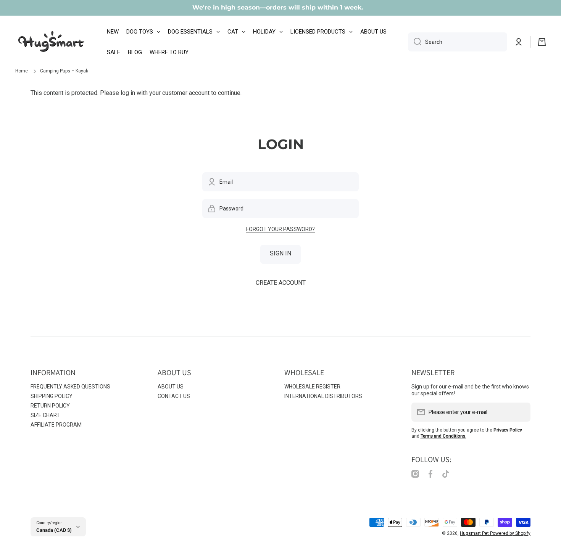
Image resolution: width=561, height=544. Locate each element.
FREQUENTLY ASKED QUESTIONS (70, 387)
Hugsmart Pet (475, 533)
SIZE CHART (45, 415)
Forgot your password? (280, 229)
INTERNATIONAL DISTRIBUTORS (323, 396)
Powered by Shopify (510, 533)
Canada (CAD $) (54, 530)
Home (21, 71)
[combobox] (457, 41)
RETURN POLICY (50, 406)
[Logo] (51, 42)
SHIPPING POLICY (52, 396)
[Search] (414, 41)
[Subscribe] (520, 412)
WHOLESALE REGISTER (312, 387)
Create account (281, 282)
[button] (542, 42)
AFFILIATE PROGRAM (56, 425)
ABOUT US (171, 387)
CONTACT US (174, 396)
